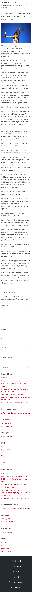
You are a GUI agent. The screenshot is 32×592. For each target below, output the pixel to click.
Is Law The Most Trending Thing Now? (15, 403)
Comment (4, 305)
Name (4, 329)
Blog (16, 576)
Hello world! (5, 378)
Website (4, 347)
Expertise (16, 560)
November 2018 (7, 426)
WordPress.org (6, 456)
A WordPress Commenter (10, 413)
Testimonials (16, 582)
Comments (6, 453)
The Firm (16, 566)
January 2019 (6, 423)
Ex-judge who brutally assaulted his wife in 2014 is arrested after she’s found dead (15, 383)
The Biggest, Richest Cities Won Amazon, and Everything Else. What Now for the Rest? (15, 397)
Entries (5, 450)
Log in (3, 447)
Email (3, 338)
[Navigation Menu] (28, 4)
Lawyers (16, 571)
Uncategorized (6, 437)
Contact (16, 587)
